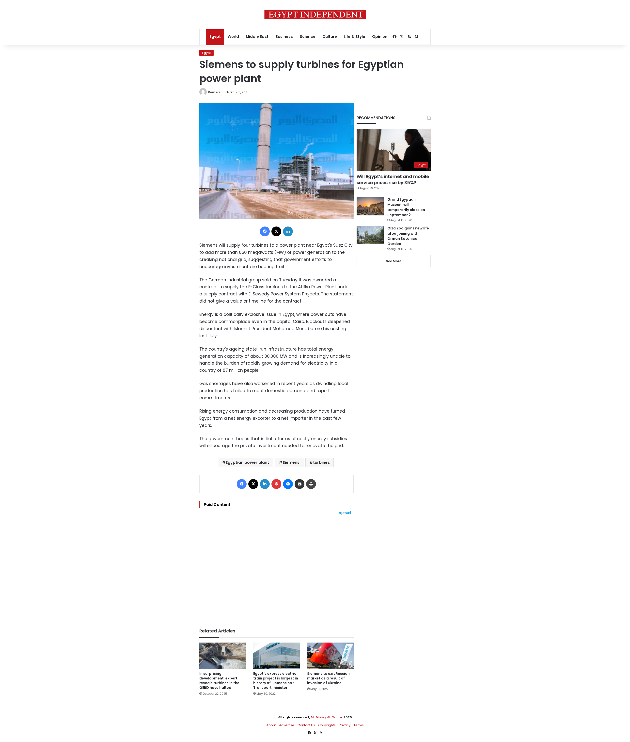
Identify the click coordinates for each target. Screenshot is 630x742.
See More (393, 261)
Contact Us (306, 725)
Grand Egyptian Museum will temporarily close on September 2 (406, 207)
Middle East (257, 36)
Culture (329, 36)
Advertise (286, 725)
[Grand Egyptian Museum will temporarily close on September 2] (370, 206)
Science (307, 36)
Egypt (215, 36)
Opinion (379, 36)
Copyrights (327, 725)
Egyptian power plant (247, 462)
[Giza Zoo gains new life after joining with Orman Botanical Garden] (370, 235)
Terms (359, 725)
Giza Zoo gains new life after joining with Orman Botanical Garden (408, 236)
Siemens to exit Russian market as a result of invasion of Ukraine (328, 678)
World (233, 36)
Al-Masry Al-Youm (326, 717)
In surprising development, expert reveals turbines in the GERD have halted (219, 680)
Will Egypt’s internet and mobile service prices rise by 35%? (393, 179)
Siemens (291, 462)
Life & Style (354, 36)
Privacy (344, 725)
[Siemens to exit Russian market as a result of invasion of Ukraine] (330, 656)
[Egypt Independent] (315, 14)
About (271, 725)
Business (284, 36)
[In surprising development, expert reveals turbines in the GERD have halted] (222, 656)
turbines (321, 462)
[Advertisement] (276, 569)
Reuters (214, 92)
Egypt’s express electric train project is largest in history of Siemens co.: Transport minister (275, 680)
